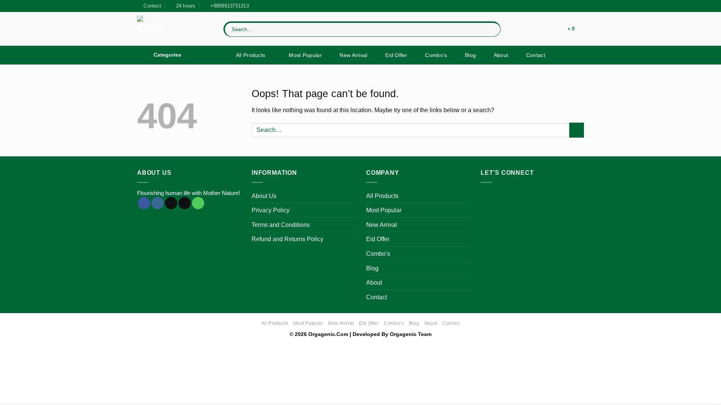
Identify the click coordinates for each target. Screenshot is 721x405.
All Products (250, 55)
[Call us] (198, 203)
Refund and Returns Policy (287, 239)
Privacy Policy (271, 210)
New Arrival (353, 55)
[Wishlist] (535, 29)
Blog (470, 55)
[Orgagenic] (174, 29)
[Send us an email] (184, 203)
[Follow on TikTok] (573, 6)
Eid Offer (396, 55)
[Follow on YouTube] (580, 6)
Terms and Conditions (281, 225)
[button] (553, 29)
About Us (264, 196)
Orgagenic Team (410, 334)
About (501, 55)
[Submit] (493, 28)
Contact (535, 55)
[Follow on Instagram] (566, 6)
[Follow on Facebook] (559, 6)
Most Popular (305, 55)
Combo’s (436, 55)
